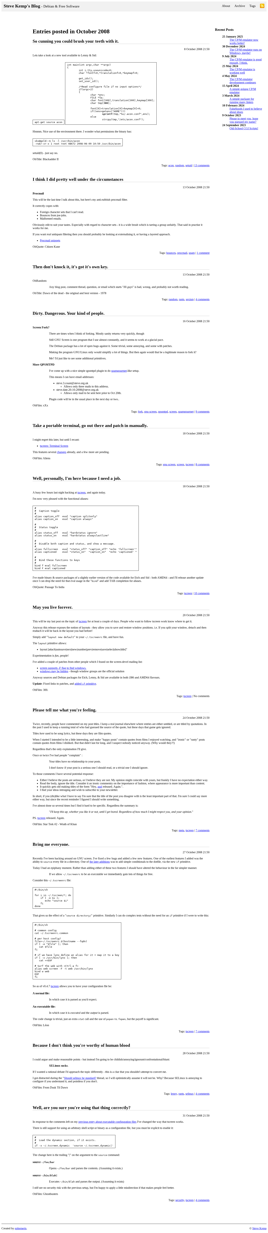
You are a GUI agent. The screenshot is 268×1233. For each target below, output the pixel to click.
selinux (189, 1093)
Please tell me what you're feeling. (64, 710)
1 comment (203, 252)
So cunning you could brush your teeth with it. (76, 41)
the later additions (100, 861)
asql (100, 786)
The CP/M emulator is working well (242, 71)
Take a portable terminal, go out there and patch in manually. (90, 425)
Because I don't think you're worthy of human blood (81, 1045)
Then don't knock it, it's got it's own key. (70, 266)
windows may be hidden (54, 671)
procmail (182, 252)
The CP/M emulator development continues (243, 81)
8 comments (202, 464)
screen (173, 411)
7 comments (202, 830)
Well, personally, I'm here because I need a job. (77, 478)
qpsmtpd (163, 411)
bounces (171, 252)
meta (181, 830)
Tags (252, 6)
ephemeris (20, 1228)
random (179, 165)
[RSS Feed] (262, 6)
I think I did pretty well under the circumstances (78, 179)
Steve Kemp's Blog (41, 5)
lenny (174, 1093)
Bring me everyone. (51, 844)
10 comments (201, 593)
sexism (190, 299)
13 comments (201, 165)
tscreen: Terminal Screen (54, 445)
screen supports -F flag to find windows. (63, 668)
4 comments (202, 299)
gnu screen (150, 411)
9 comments (202, 411)
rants (181, 299)
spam (192, 252)
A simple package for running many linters (242, 100)
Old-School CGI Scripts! (244, 128)
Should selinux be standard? (80, 1078)
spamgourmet (119, 370)
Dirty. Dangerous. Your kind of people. (68, 313)
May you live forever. (53, 607)
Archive (239, 6)
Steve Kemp (259, 1228)
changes (61, 452)
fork (140, 411)
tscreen (190, 464)
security (179, 1200)
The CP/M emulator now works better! (244, 41)
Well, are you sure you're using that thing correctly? (82, 1107)
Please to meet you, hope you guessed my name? (244, 120)
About (226, 6)
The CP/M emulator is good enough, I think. (246, 61)
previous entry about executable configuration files (107, 1121)
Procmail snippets (50, 240)
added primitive (85, 683)
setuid (188, 165)
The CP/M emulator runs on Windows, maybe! (246, 51)
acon (171, 165)
